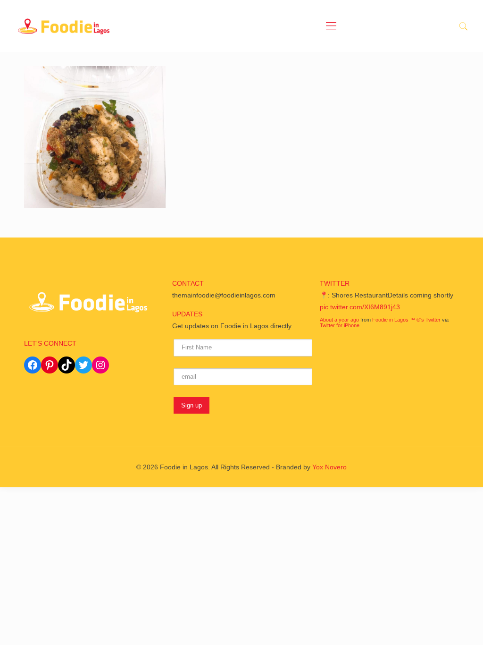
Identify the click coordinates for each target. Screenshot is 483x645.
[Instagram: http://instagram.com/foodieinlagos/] (100, 364)
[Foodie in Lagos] (63, 26)
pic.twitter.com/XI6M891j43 (360, 307)
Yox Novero (329, 467)
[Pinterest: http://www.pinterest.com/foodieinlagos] (49, 364)
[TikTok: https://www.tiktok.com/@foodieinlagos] (66, 364)
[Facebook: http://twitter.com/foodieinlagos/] (32, 364)
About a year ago (339, 319)
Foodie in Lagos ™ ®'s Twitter (406, 319)
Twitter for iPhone (339, 325)
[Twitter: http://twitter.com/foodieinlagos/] (83, 364)
